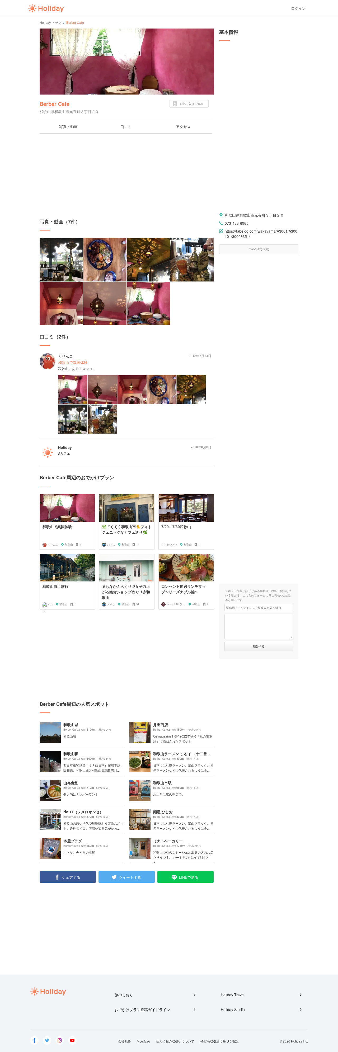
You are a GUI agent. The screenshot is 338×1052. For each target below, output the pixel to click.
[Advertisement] (127, 176)
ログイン (298, 8)
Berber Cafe (54, 103)
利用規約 (143, 1041)
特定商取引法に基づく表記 (219, 1041)
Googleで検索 (259, 249)
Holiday (46, 8)
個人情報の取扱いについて (175, 1041)
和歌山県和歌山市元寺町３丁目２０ (254, 215)
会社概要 (124, 1041)
